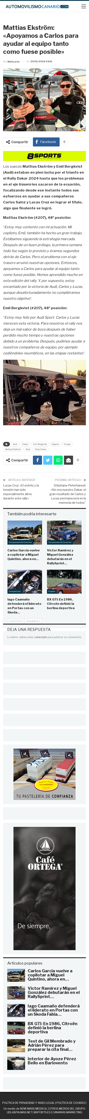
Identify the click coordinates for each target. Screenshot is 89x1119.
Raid (28, 449)
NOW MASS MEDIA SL (33, 1108)
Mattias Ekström (13, 449)
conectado (40, 637)
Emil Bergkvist (40, 444)
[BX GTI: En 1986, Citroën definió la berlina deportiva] (64, 582)
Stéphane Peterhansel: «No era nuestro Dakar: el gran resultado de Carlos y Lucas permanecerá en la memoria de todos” (67, 494)
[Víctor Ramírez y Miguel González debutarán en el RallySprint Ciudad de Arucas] (64, 533)
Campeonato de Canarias (20, 542)
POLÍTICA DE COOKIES (71, 1102)
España (55, 444)
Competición (15, 591)
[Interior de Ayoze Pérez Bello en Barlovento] (16, 1063)
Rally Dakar (41, 449)
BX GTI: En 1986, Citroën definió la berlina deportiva (52, 1027)
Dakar (25, 444)
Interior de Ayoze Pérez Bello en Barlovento (52, 1060)
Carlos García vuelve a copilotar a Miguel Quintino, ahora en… (50, 975)
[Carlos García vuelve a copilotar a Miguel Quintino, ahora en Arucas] (24, 533)
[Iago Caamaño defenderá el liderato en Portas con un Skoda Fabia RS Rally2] (24, 582)
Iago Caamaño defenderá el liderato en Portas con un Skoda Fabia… (54, 1010)
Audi (15, 444)
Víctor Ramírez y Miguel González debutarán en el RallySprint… (54, 992)
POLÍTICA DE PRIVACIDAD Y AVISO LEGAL (28, 1102)
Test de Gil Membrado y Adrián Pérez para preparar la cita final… (52, 1045)
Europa (67, 444)
